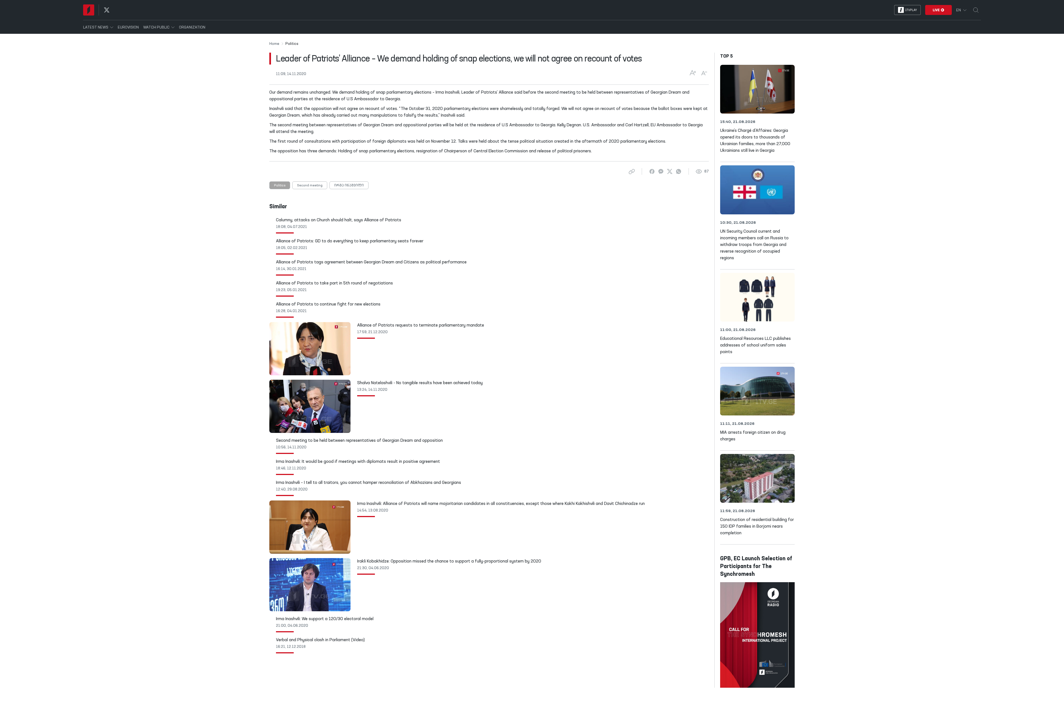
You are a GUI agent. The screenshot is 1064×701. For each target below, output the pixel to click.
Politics (279, 185)
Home (274, 44)
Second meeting (310, 185)
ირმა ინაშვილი (349, 185)
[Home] (88, 10)
